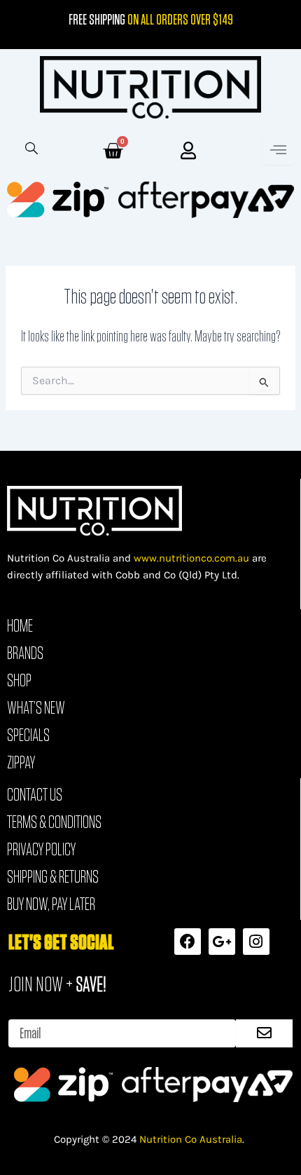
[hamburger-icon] (278, 150)
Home (20, 625)
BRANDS (25, 653)
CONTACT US (34, 794)
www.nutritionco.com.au (191, 558)
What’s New (36, 707)
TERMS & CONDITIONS (54, 822)
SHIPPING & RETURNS (53, 876)
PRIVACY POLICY (41, 849)
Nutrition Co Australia (190, 1139)
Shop (19, 680)
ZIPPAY (21, 762)
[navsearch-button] (24, 150)
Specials (28, 735)
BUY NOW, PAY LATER (51, 904)
